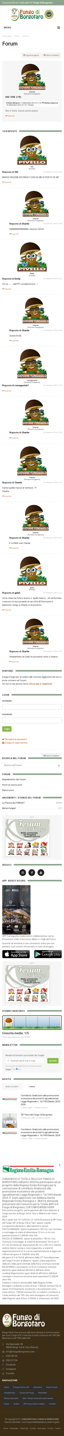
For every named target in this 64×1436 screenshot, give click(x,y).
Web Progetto (53, 1422)
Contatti (52, 1404)
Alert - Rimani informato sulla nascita (38, 1398)
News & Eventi (52, 1387)
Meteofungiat (9, 808)
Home (6, 1387)
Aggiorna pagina (32, 55)
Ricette (16, 1404)
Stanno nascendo (11, 1398)
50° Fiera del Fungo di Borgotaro (37, 1114)
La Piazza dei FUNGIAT (13, 802)
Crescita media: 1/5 (15, 1033)
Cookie (58, 1428)
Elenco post (8, 790)
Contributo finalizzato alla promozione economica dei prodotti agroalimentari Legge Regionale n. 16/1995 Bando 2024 (40, 1132)
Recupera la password (15, 739)
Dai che (25, 36)
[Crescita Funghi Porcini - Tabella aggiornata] (32, 1022)
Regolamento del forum (14, 779)
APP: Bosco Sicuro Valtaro (34, 1404)
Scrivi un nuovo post (12, 784)
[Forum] (32, 838)
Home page (6, 36)
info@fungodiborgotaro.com (20, 1351)
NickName (7, 701)
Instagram (11, 1369)
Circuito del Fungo (26, 1393)
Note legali (41, 1428)
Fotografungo (9, 1393)
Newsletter (42, 1393)
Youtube (10, 1373)
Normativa (37, 1387)
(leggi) (8, 1069)
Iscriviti (53, 1061)
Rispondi (11, 116)
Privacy (50, 1428)
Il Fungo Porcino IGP (21, 1387)
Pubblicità (24, 1428)
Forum (16, 36)
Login (7, 729)
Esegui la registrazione (16, 742)
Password (7, 714)
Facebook (11, 1364)
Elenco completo (52, 55)
